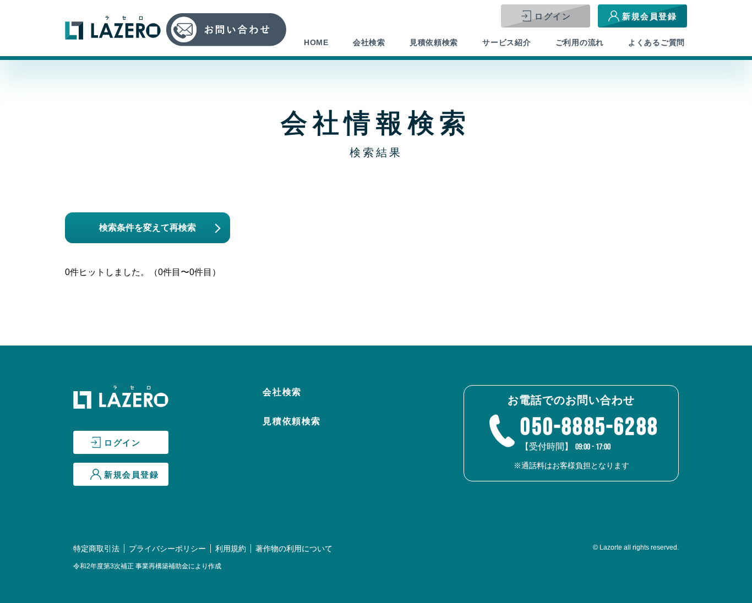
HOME (316, 42)
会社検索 (369, 42)
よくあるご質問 (656, 42)
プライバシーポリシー (167, 548)
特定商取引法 (96, 548)
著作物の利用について (294, 548)
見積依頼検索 (434, 42)
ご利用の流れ (579, 42)
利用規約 (230, 548)
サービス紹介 (506, 42)
